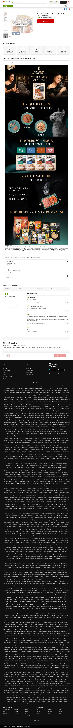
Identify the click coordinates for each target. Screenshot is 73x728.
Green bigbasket (6, 370)
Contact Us (28, 368)
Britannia (38, 715)
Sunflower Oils (6, 709)
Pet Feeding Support (42, 347)
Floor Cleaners (6, 715)
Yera (49, 713)
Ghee (26, 709)
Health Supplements (8, 347)
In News (5, 368)
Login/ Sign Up (63, 2)
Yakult (60, 713)
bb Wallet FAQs (29, 370)
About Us (5, 366)
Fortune (60, 715)
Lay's (60, 717)
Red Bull (38, 711)
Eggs (26, 713)
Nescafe (49, 709)
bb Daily (5, 378)
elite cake (50, 711)
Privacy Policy (6, 372)
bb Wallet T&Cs (29, 372)
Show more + (36, 720)
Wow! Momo (50, 715)
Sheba (38, 11)
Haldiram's (38, 717)
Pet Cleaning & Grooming (19, 347)
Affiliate (4, 374)
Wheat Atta (16, 709)
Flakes (26, 711)
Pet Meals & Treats (51, 347)
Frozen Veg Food (7, 717)
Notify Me (45, 21)
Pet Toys (59, 347)
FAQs (27, 366)
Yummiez (38, 713)
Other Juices (17, 715)
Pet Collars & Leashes (31, 347)
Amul (37, 709)
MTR (60, 709)
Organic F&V (6, 713)
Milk (4, 711)
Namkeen (16, 713)
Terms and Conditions (8, 376)
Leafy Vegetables (29, 715)
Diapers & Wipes (18, 717)
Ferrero (49, 717)
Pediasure (61, 711)
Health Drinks (17, 711)
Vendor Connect (29, 374)
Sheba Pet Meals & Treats (13, 351)
